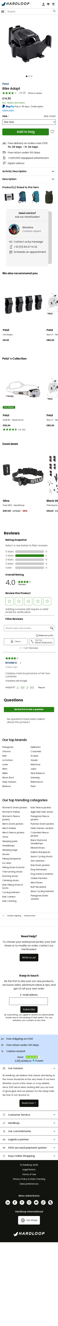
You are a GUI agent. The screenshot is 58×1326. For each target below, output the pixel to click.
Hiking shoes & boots (13, 867)
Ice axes (6, 863)
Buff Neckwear (38, 887)
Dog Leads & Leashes (42, 874)
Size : (5, 116)
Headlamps (8, 846)
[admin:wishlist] (52, 131)
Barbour (6, 786)
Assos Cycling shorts (41, 857)
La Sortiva (7, 760)
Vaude (34, 760)
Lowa (5, 765)
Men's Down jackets (12, 824)
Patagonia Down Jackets (39, 897)
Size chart (50, 116)
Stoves (5, 854)
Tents (5, 837)
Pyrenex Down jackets (42, 824)
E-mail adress (29, 995)
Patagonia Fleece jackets (40, 818)
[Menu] (3, 12)
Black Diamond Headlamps (39, 842)
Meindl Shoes (38, 848)
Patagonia (7, 747)
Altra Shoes (37, 883)
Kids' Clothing (9, 901)
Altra (4, 769)
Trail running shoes (12, 872)
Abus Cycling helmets (42, 891)
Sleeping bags (9, 850)
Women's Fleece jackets (11, 818)
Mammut (35, 765)
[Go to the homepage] (4, 916)
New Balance (38, 773)
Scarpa (34, 756)
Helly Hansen (9, 782)
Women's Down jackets (14, 808)
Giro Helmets (37, 861)
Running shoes (10, 876)
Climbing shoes (10, 880)
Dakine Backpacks (40, 852)
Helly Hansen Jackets (42, 828)
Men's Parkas (9, 828)
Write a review (35, 93)
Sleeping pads (9, 841)
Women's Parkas (11, 812)
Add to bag (26, 131)
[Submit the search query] (54, 11)
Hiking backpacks (11, 859)
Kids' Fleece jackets (41, 808)
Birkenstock (37, 782)
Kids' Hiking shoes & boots (12, 886)
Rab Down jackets (40, 865)
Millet (5, 773)
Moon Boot (8, 778)
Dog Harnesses (39, 870)
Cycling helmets (11, 892)
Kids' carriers (8, 897)
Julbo (33, 769)
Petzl (5, 84)
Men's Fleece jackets (13, 833)
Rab (4, 756)
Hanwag (35, 778)
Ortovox (6, 751)
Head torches (29, 916)
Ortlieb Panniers (39, 878)
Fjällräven (36, 747)
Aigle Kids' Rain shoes (42, 812)
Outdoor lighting (14, 916)
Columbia (36, 751)
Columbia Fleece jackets (40, 834)
